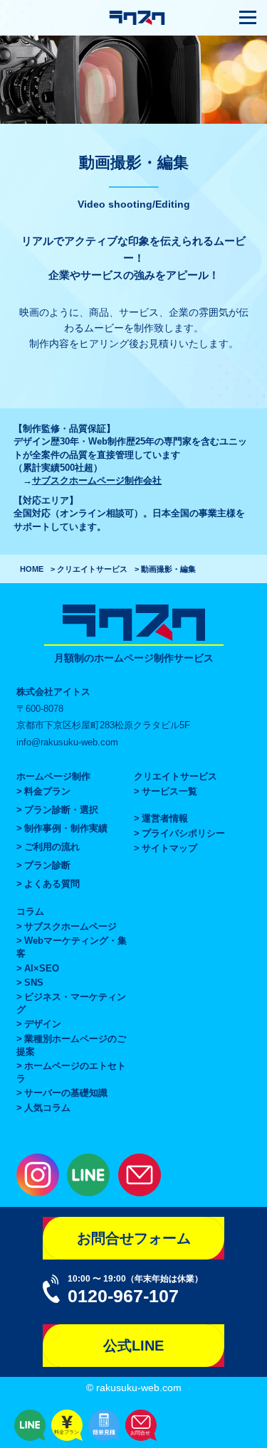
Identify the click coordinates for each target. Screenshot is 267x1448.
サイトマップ (169, 848)
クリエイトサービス (92, 569)
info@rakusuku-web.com (67, 742)
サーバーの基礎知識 (66, 1092)
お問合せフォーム (134, 1238)
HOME (31, 569)
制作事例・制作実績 (66, 828)
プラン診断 (47, 865)
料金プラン (47, 791)
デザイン (42, 1023)
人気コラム (47, 1107)
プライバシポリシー (183, 833)
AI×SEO (41, 968)
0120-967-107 (123, 1296)
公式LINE (133, 1345)
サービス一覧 (169, 791)
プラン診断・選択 (61, 809)
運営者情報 (165, 818)
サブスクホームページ (70, 926)
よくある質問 (52, 883)
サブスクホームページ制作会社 (97, 480)
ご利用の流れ (52, 846)
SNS (33, 982)
